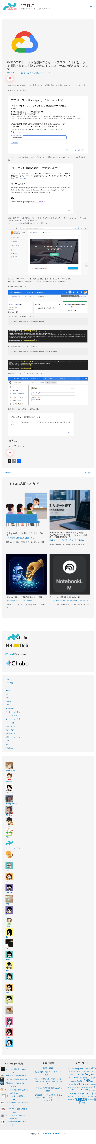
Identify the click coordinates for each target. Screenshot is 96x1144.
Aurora (86, 1069)
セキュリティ (73, 540)
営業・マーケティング (14, 737)
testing (83, 1084)
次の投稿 (89, 473)
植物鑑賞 (90, 1100)
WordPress (10, 708)
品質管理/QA (20, 538)
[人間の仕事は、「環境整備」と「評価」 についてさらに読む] (26, 574)
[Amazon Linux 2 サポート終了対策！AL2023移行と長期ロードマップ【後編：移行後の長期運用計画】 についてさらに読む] (70, 510)
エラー (93, 1090)
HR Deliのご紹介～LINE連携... (17, 1075)
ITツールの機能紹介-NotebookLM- (66, 597)
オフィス (70, 1094)
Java (7, 697)
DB (77, 1071)
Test (76, 1084)
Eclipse (71, 1075)
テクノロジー (21, 600)
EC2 (93, 1072)
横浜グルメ (10, 748)
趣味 (83, 1103)
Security (70, 1084)
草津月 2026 (48, 1068)
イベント (71, 1087)
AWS (51, 540)
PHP (7, 705)
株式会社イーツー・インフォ (55, 1133)
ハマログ (26, 5)
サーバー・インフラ (19, 73)
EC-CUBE (9, 683)
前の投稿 (7, 473)
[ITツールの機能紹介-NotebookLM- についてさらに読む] (70, 574)
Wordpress (91, 1084)
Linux (72, 1081)
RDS (91, 1081)
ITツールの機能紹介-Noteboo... (16, 1079)
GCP (9, 73)
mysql (80, 1080)
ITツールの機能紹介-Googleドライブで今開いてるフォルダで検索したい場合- (48, 1081)
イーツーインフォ (87, 1087)
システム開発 (33, 73)
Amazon (73, 1068)
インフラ (78, 1087)
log (75, 1081)
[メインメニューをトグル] (91, 6)
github (82, 1075)
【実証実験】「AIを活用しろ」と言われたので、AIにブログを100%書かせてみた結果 (48, 1097)
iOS (7, 694)
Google (8, 690)
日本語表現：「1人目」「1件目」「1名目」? (24, 533)
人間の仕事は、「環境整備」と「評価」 (25, 597)
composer (72, 1072)
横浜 (7, 744)
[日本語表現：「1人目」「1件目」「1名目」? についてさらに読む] (26, 510)
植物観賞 (81, 1099)
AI (68, 1069)
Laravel (8, 701)
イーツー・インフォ (13, 712)
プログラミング (80, 1096)
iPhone (71, 1078)
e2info (82, 1071)
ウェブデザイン (11, 715)
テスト (90, 1093)
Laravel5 (92, 1078)
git (78, 1075)
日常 (27, 538)
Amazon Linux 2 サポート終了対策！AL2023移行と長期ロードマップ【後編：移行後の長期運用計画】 (69, 534)
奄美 (72, 1100)
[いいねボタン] (10, 78)
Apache (80, 1069)
